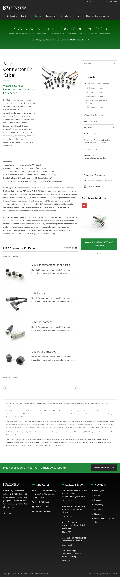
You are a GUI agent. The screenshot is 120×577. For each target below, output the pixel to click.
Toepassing (51, 16)
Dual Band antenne (102, 439)
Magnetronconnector (12, 442)
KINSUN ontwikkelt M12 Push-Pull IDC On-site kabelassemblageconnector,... (75, 493)
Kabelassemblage (91, 149)
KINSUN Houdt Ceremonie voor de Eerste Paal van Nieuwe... (73, 509)
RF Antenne (88, 128)
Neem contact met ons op (97, 16)
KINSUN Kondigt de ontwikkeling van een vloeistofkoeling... (71, 553)
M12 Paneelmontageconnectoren (50, 264)
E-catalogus (66, 16)
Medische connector (80, 442)
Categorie (40, 40)
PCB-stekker (97, 442)
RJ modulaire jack (91, 121)
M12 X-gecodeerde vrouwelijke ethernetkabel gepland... (73, 525)
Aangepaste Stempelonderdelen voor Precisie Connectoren (97, 141)
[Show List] (76, 247)
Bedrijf (24, 16)
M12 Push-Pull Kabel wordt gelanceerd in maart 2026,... (74, 539)
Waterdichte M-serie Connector (57, 40)
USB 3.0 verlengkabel (12, 445)
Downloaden (94, 186)
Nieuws (78, 16)
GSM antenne (69, 439)
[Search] (114, 64)
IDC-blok (90, 442)
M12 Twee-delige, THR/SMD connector (96, 102)
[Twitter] (7, 513)
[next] (76, 388)
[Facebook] (4, 513)
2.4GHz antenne (90, 439)
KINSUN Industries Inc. (25, 574)
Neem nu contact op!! (104, 468)
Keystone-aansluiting (55, 442)
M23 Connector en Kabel (95, 107)
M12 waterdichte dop (43, 351)
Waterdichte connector (93, 115)
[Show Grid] (73, 247)
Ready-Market (112, 574)
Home (33, 40)
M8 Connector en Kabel (94, 88)
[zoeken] (83, 2)
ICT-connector (90, 134)
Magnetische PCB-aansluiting (39, 442)
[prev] (5, 388)
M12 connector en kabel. (79, 40)
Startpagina (12, 16)
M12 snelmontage (41, 322)
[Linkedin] (10, 513)
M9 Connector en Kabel (94, 92)
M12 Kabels (38, 293)
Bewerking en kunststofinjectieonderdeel (95, 157)
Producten (36, 16)
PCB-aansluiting (24, 442)
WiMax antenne (79, 439)
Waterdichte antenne (58, 439)
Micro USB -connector (27, 445)
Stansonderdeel (107, 442)
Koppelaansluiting (67, 442)
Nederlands (113, 2)
